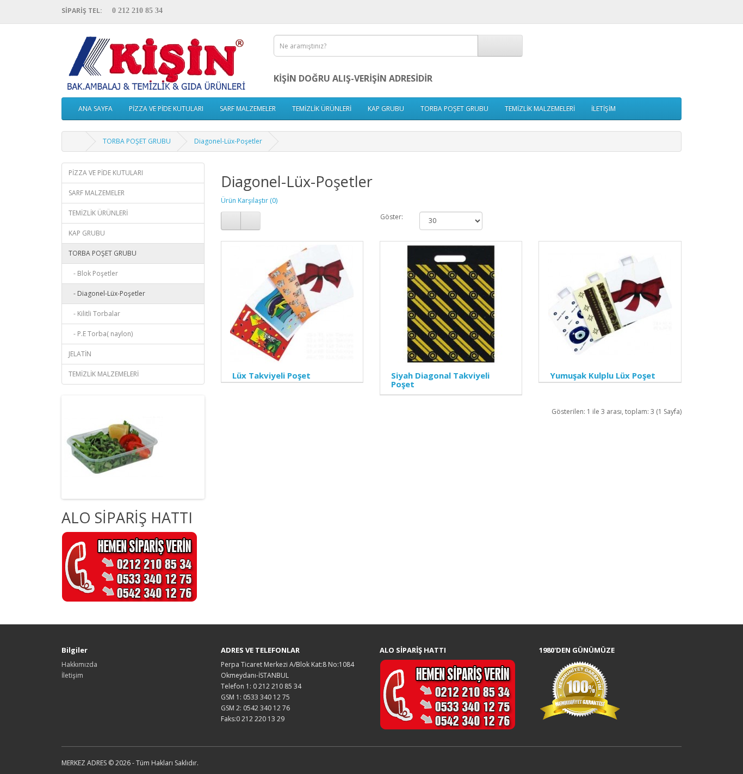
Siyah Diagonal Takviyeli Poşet (440, 380)
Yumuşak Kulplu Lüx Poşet (602, 375)
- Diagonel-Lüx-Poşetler (107, 293)
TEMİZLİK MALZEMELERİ (540, 108)
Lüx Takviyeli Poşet (271, 375)
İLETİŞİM (603, 108)
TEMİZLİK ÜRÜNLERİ (321, 108)
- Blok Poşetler (93, 273)
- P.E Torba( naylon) (101, 333)
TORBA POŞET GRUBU (454, 108)
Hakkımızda (79, 664)
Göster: (391, 216)
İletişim (72, 675)
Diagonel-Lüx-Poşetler (228, 141)
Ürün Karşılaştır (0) (249, 200)
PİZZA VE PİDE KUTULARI (166, 108)
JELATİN (80, 353)
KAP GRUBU (386, 108)
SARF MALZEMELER (248, 108)
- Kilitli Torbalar (94, 313)
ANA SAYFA (95, 108)
